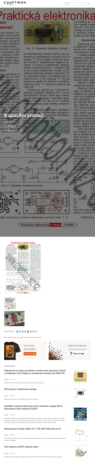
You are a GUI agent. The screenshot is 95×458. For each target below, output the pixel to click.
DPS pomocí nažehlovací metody (20, 389)
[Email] (36, 332)
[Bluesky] (33, 332)
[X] (20, 332)
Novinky (6, 379)
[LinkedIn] (23, 332)
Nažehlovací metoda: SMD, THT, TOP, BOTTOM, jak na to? (32, 429)
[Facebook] (17, 332)
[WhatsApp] (25, 332)
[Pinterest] (28, 332)
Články (6, 121)
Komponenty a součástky (28, 337)
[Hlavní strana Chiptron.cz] (15, 4)
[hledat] (89, 3)
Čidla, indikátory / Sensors (14, 337)
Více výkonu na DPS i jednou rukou (21, 446)
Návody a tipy (37, 337)
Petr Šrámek (12, 126)
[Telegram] (31, 332)
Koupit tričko (29, 353)
